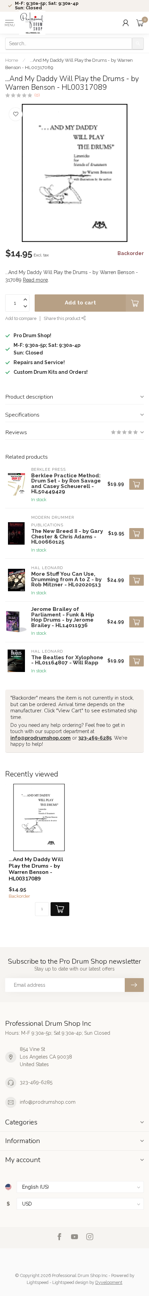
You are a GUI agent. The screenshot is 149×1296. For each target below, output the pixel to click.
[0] (140, 23)
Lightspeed (38, 1282)
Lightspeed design (70, 1282)
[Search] (138, 43)
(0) (37, 95)
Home (11, 60)
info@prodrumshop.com (40, 738)
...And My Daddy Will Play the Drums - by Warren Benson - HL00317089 (36, 869)
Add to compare (20, 318)
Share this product (62, 318)
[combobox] (68, 43)
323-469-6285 (95, 738)
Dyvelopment (108, 1282)
